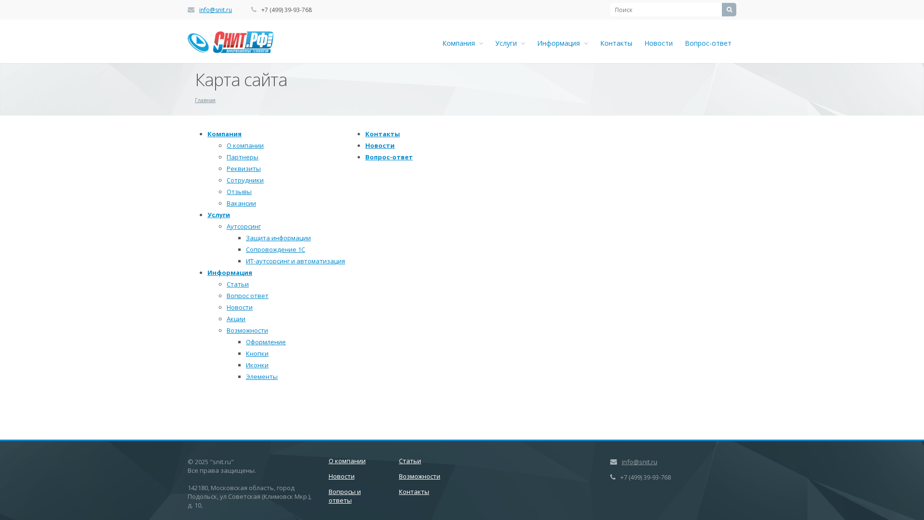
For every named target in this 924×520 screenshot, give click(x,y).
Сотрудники (245, 180)
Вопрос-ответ (708, 43)
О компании (245, 145)
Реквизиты (244, 168)
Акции (236, 318)
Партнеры (242, 157)
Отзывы (239, 191)
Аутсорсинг (244, 226)
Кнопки (257, 353)
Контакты (616, 43)
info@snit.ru (215, 10)
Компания (460, 43)
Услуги (508, 43)
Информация (560, 43)
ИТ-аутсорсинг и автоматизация (295, 261)
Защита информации (278, 238)
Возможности (247, 330)
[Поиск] (729, 9)
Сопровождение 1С (275, 249)
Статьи (238, 284)
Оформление (266, 342)
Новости (658, 43)
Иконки (257, 365)
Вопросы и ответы (345, 496)
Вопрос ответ (248, 295)
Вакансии (241, 203)
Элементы (262, 376)
